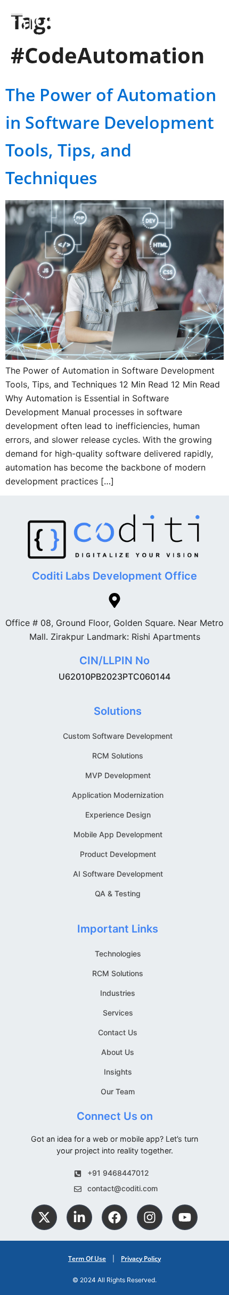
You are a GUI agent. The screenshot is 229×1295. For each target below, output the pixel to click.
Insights (118, 1071)
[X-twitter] (44, 1217)
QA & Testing (118, 893)
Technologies (118, 953)
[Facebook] (114, 1217)
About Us (117, 1052)
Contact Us (117, 1032)
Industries (117, 992)
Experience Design (118, 814)
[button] (213, 24)
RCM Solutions (117, 755)
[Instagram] (149, 1217)
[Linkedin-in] (79, 1217)
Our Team (118, 1091)
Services (118, 1012)
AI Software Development (118, 873)
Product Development (118, 854)
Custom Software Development (118, 735)
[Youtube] (185, 1217)
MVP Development (118, 775)
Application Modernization (117, 794)
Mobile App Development (117, 834)
